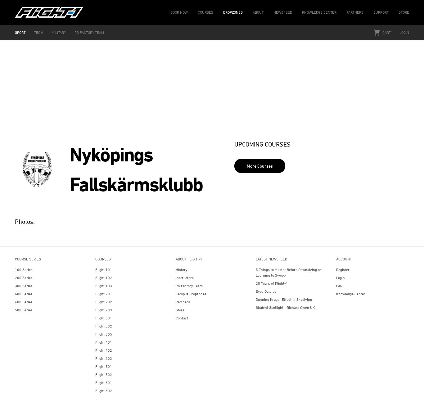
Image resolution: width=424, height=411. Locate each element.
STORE (404, 12)
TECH (38, 32)
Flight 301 (103, 318)
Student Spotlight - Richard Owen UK (285, 307)
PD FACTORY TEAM (89, 32)
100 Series (24, 269)
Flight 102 (103, 277)
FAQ (339, 285)
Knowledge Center (350, 293)
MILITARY (59, 32)
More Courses (260, 166)
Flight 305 (103, 334)
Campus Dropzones (191, 293)
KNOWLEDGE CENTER (319, 12)
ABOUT (258, 12)
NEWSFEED (282, 12)
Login (404, 32)
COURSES (205, 12)
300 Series (24, 285)
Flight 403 (103, 358)
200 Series (24, 277)
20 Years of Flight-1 (272, 283)
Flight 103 (103, 285)
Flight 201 (103, 293)
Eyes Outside (266, 291)
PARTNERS (354, 12)
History (181, 269)
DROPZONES (233, 12)
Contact (182, 318)
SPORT (20, 32)
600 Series (24, 293)
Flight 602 (103, 390)
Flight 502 (103, 374)
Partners (183, 302)
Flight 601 (103, 382)
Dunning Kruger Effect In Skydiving (284, 299)
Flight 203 (103, 310)
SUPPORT (381, 12)
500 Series (24, 310)
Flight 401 (103, 342)
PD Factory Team (189, 285)
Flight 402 (103, 350)
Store (180, 310)
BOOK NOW (179, 12)
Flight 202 (103, 302)
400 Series (24, 302)
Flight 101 (103, 269)
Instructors (185, 277)
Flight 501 (103, 366)
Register (343, 269)
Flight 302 (103, 326)
